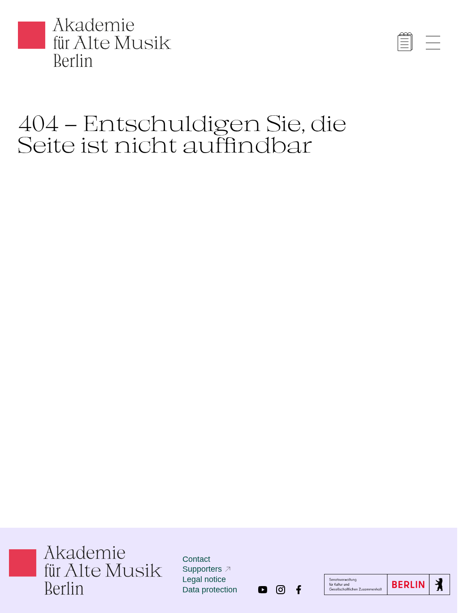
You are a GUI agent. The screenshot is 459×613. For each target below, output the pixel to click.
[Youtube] (262, 589)
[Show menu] (433, 42)
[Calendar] (405, 41)
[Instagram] (280, 589)
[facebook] (298, 589)
